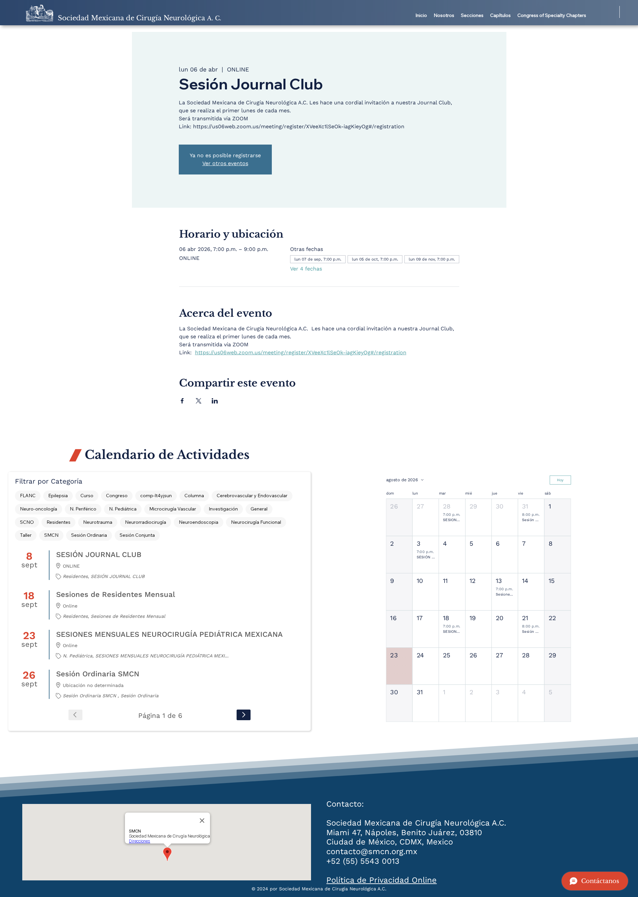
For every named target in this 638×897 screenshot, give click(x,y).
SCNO (27, 522)
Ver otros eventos (225, 163)
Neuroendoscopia (198, 522)
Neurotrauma (97, 522)
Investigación (223, 509)
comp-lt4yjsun (156, 496)
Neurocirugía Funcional (256, 522)
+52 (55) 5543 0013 (362, 861)
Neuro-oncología (38, 509)
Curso (86, 496)
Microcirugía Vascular (172, 509)
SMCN (51, 535)
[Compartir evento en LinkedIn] (215, 400)
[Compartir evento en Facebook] (182, 400)
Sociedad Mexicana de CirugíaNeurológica (139, 18)
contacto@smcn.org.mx (371, 851)
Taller (26, 535)
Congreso (117, 496)
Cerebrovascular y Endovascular (252, 496)
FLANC (28, 496)
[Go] (244, 715)
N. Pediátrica (123, 509)
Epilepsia (58, 496)
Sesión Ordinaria (89, 535)
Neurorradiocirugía (145, 522)
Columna (194, 496)
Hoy (560, 480)
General (259, 509)
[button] (444, 15)
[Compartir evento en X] (198, 400)
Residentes (58, 522)
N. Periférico (83, 509)
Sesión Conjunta (137, 535)
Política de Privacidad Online (381, 880)
